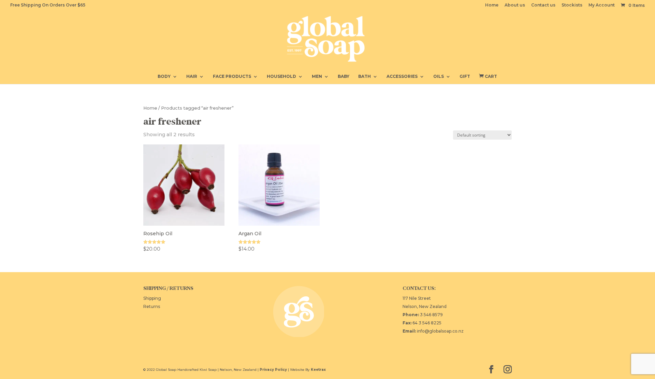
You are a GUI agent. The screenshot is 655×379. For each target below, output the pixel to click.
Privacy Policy (273, 369)
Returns (151, 306)
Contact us (543, 5)
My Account (601, 5)
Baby (343, 76)
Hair (191, 76)
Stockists (572, 5)
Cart (488, 76)
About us (515, 5)
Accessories (402, 76)
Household (281, 76)
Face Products (232, 76)
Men (317, 76)
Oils (438, 76)
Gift (465, 76)
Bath (364, 76)
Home (491, 5)
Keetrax (318, 369)
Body (164, 76)
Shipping (152, 298)
